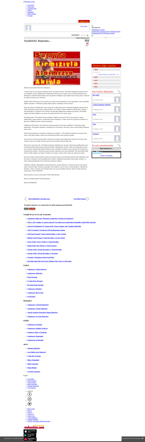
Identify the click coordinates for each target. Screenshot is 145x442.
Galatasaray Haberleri (34, 273)
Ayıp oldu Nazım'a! (79, 199)
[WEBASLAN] (29, 1)
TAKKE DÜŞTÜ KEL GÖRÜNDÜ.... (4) (108, 74)
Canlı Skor (30, 7)
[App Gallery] (30, 441)
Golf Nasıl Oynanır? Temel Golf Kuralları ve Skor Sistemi (46, 234)
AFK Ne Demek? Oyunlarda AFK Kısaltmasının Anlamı (46, 230)
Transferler (96, 134)
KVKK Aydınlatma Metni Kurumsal (38, 421)
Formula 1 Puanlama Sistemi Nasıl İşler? (41, 257)
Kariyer (29, 412)
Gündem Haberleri (33, 348)
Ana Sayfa (30, 5)
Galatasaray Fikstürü (34, 289)
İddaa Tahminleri (33, 360)
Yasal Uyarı (31, 416)
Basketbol (30, 12)
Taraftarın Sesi (31, 8)
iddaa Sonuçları (32, 384)
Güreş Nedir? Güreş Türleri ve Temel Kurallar (43, 242)
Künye (29, 410)
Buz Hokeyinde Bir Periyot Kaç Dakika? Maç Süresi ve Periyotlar (49, 261)
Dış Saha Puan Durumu (35, 285)
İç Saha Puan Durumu (35, 281)
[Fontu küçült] (84, 35)
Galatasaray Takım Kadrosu (36, 269)
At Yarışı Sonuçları (33, 371)
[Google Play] (29, 437)
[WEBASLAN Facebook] (29, 396)
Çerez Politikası (32, 418)
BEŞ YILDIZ (96, 95)
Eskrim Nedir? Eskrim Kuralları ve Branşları (42, 253)
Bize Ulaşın (31, 409)
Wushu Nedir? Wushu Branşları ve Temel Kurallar (44, 249)
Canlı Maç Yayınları (34, 356)
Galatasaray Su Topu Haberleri (37, 316)
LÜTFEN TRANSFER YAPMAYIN (102, 105)
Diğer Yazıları (84, 26)
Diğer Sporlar (31, 14)
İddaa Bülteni (32, 368)
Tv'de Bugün (31, 388)
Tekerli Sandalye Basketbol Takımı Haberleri (42, 312)
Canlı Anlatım (31, 382)
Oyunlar (30, 16)
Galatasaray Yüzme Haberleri (37, 309)
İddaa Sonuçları (32, 364)
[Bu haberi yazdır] (88, 35)
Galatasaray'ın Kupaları (35, 340)
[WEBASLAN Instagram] (29, 401)
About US (30, 414)
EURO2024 (31, 296)
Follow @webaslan (106, 155)
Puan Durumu (32, 277)
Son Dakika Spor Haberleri (36, 352)
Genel (94, 114)
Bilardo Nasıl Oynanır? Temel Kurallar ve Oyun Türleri (46, 238)
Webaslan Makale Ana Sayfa (82, 38)
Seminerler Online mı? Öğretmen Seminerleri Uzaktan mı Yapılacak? (50, 218)
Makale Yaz (84, 21)
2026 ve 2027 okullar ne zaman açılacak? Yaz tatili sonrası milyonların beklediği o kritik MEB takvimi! (61, 222)
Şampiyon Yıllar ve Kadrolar (37, 332)
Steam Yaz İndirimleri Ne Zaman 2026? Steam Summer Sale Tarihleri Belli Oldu (54, 226)
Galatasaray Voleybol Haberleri (38, 305)
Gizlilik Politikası (32, 419)
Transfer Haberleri (33, 386)
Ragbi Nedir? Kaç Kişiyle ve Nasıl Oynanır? (42, 246)
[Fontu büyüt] (82, 35)
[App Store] (30, 433)
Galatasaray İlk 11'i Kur (35, 293)
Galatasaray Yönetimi (34, 324)
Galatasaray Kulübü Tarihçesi (37, 328)
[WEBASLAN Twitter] (29, 405)
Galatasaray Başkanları (35, 336)
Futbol (29, 10)
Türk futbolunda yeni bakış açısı (39, 199)
